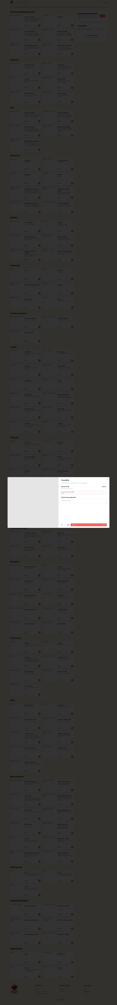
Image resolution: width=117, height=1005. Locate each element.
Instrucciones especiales (68, 497)
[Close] (107, 479)
